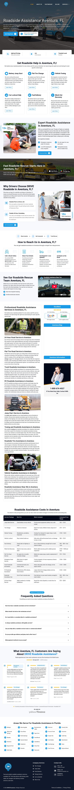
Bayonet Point (10, 745)
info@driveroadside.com (62, 771)
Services (65, 4)
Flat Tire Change (38, 73)
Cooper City (50, 735)
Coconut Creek (51, 731)
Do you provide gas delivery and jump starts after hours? (20, 634)
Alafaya (9, 727)
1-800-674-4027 (57, 388)
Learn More (9, 87)
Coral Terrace (51, 748)
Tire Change (38, 766)
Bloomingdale (24, 727)
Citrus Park (36, 745)
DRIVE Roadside (11, 787)
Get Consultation (9, 225)
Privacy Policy (67, 787)
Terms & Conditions (56, 787)
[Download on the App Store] (53, 171)
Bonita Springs (24, 735)
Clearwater (36, 750)
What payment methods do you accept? (16, 640)
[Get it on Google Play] (65, 171)
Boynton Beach (24, 740)
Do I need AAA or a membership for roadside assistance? (21, 617)
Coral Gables (51, 740)
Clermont (50, 727)
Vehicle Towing (60, 73)
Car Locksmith (38, 777)
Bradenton (23, 744)
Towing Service (38, 774)
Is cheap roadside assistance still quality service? (18, 623)
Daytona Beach (65, 748)
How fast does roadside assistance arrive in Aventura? (20, 605)
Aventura (9, 741)
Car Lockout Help (15, 95)
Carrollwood (37, 737)
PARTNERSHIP (48, 4)
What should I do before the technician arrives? (18, 611)
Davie (63, 744)
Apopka (9, 737)
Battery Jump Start (16, 73)
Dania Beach (64, 740)
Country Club (65, 727)
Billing (57, 4)
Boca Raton (23, 731)
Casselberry (37, 741)
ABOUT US (39, 4)
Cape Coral (36, 733)
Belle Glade (9, 750)
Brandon (23, 748)
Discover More (43, 153)
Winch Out (37, 779)
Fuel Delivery (36, 95)
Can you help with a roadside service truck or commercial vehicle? (23, 628)
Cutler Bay (64, 735)
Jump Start (37, 768)
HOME (32, 4)
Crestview (64, 731)
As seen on (37, 709)
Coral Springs (51, 744)
